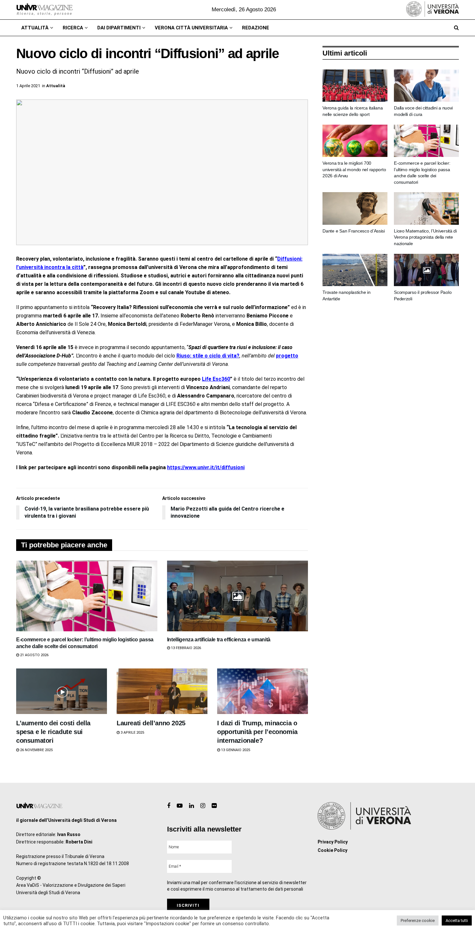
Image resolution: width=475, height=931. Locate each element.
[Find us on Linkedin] (191, 806)
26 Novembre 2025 (36, 750)
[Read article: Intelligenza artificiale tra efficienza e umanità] (237, 596)
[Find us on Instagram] (202, 806)
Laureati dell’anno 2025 (151, 723)
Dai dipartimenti (119, 28)
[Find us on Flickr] (214, 806)
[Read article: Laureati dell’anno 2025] (162, 691)
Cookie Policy (332, 850)
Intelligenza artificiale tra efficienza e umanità (218, 639)
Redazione (255, 28)
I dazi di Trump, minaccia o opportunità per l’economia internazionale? (257, 731)
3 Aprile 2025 (132, 732)
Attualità (34, 28)
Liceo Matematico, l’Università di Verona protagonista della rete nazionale (425, 237)
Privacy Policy (333, 841)
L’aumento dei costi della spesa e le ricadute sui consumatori (53, 731)
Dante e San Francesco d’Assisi (353, 230)
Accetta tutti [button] (457, 920)
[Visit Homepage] (44, 9)
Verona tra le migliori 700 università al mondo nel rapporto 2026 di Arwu (354, 169)
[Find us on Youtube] (180, 806)
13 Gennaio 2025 (235, 750)
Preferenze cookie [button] (418, 920)
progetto (287, 356)
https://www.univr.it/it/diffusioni (206, 467)
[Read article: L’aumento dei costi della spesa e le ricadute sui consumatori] (61, 691)
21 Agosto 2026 (33, 655)
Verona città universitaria (191, 28)
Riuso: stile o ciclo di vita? (207, 356)
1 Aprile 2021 (28, 85)
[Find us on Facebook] (168, 806)
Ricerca (73, 28)
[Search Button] (456, 28)
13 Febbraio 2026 (185, 648)
